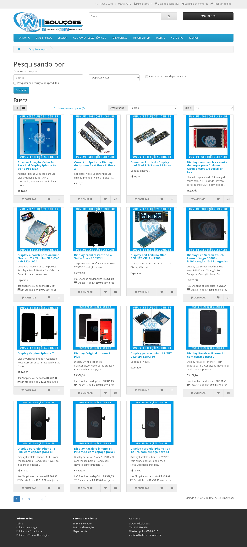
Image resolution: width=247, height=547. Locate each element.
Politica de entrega (26, 527)
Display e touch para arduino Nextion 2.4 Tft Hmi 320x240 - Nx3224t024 (38, 258)
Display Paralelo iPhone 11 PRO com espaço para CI (36, 450)
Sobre (19, 523)
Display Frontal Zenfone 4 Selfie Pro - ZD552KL (93, 256)
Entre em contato (82, 523)
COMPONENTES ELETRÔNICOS (89, 37)
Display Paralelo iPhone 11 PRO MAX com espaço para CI (95, 450)
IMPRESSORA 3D (141, 37)
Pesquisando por (38, 49)
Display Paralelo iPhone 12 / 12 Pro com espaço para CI (150, 450)
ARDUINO (24, 37)
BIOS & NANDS (44, 37)
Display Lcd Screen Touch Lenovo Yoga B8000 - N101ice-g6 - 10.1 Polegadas (207, 258)
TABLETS (160, 37)
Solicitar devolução (83, 527)
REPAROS (193, 37)
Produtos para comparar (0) (69, 108)
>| (42, 499)
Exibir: (188, 108)
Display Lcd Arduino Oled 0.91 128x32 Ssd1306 (148, 256)
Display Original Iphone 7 (36, 353)
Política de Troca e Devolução (32, 535)
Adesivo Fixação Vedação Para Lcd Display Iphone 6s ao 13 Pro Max (37, 165)
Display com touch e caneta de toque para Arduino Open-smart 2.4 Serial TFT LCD (207, 167)
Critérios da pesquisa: (26, 71)
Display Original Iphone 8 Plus (92, 354)
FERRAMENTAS (119, 37)
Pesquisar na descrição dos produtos (38, 83)
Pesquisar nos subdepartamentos (167, 76)
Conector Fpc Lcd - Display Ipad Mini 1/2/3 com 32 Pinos (151, 163)
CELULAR (62, 37)
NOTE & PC (177, 37)
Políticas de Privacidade (29, 531)
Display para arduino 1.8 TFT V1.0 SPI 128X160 (151, 354)
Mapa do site (80, 531)
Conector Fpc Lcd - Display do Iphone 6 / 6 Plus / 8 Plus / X (94, 165)
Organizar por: (118, 108)
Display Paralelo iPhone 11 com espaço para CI (206, 354)
